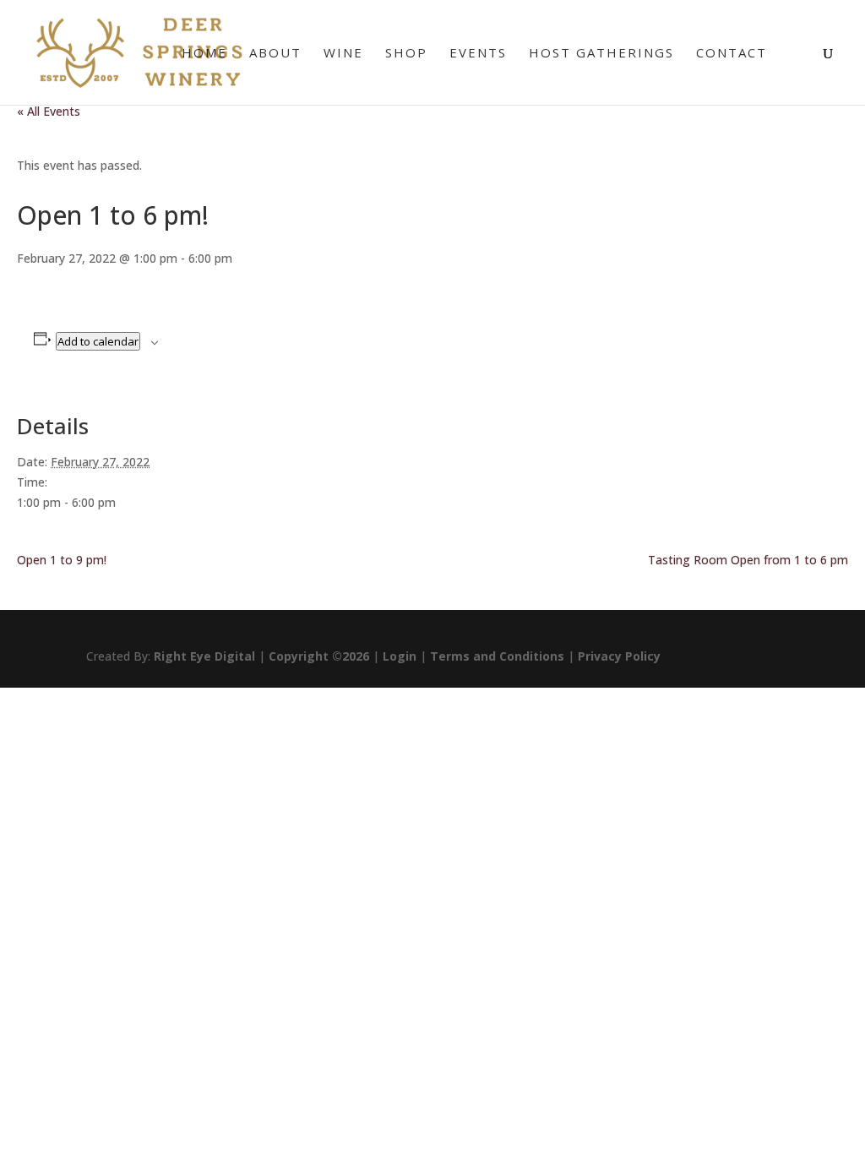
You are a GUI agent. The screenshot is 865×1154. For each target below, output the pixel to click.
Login (399, 656)
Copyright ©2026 (319, 656)
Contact (731, 53)
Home (204, 53)
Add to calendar (98, 341)
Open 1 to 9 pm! (61, 560)
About (275, 53)
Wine (343, 53)
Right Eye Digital (204, 656)
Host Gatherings (601, 53)
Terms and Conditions (497, 656)
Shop (406, 53)
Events (478, 53)
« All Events (48, 111)
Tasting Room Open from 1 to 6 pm (748, 560)
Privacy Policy (619, 656)
